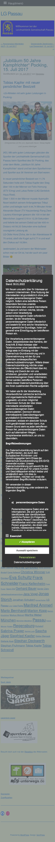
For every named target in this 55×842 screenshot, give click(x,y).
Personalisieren (27, 557)
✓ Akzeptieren (27, 542)
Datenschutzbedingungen (27, 562)
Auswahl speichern (27, 550)
